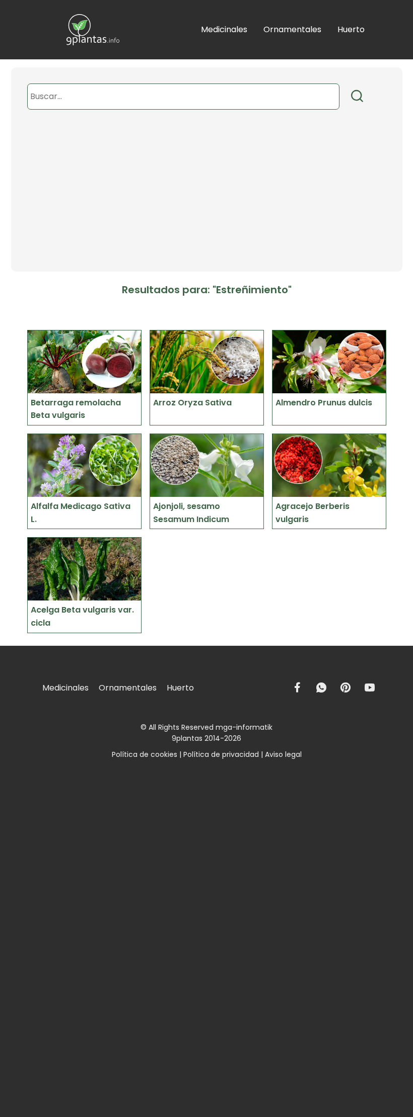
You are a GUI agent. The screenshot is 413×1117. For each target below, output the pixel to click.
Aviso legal (283, 754)
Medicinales (224, 29)
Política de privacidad (221, 754)
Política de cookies (144, 754)
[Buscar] (357, 96)
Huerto (351, 29)
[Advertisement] (206, 201)
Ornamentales (292, 29)
